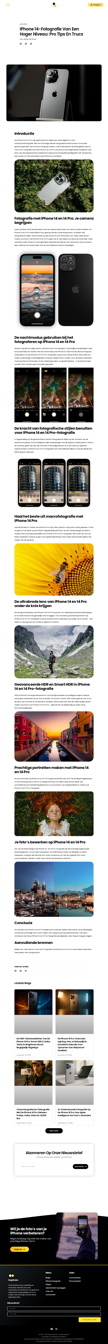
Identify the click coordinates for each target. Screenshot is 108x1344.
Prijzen (48, 1284)
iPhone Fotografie (53, 1281)
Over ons (49, 1291)
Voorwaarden (75, 1278)
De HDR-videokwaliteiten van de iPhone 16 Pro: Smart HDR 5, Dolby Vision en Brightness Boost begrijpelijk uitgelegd (33, 1043)
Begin (48, 1278)
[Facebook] (52, 1329)
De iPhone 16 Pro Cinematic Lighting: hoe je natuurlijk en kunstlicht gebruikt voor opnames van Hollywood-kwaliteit (72, 1044)
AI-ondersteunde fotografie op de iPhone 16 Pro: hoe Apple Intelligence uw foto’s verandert (74, 1112)
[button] (21, 44)
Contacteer (50, 1295)
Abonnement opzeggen (56, 1288)
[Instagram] (56, 1329)
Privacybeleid (75, 1281)
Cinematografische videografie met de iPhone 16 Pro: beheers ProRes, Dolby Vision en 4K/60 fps (33, 1114)
